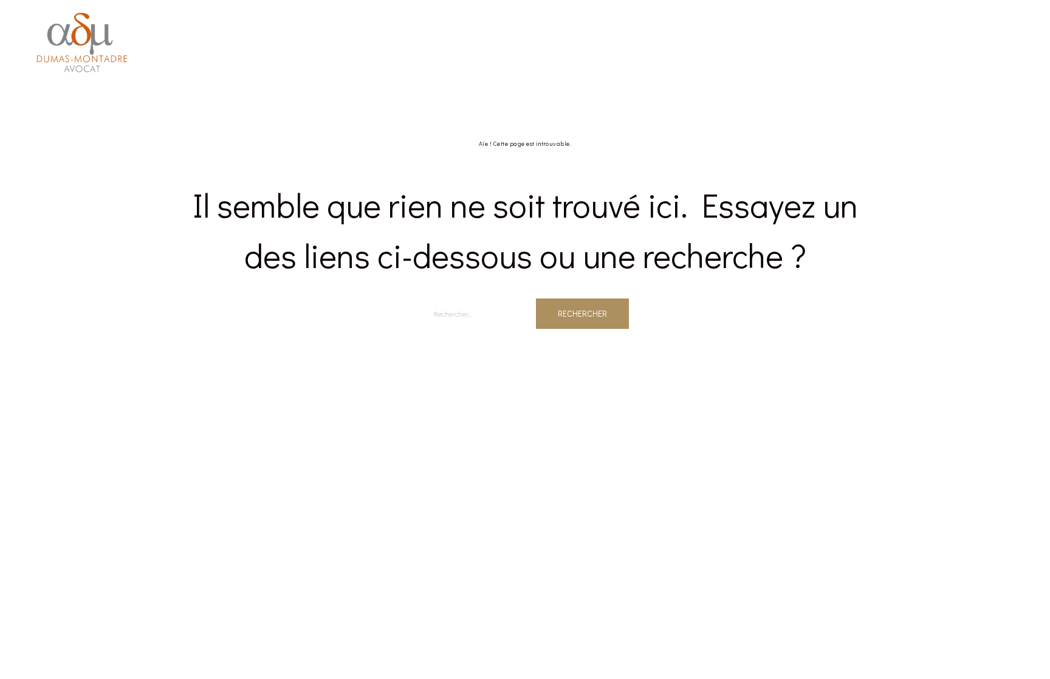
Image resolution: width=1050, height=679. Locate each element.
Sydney (358, 411)
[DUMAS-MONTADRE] (82, 41)
